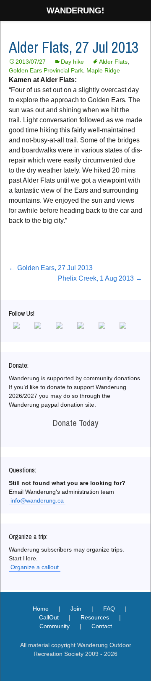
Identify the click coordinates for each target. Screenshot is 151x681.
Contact (101, 626)
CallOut (49, 617)
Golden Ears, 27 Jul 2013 (51, 267)
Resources (95, 617)
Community (54, 626)
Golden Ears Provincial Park (46, 70)
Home (41, 608)
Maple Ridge (103, 70)
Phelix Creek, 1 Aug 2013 (100, 278)
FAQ (109, 608)
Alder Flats (113, 61)
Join (75, 608)
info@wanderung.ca (37, 500)
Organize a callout (34, 567)
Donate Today (75, 422)
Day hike (72, 61)
